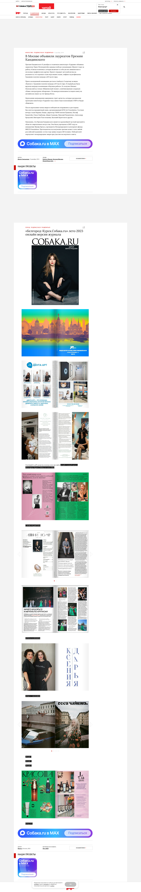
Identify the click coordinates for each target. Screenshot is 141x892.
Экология (71, 13)
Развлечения (34, 13)
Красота (51, 13)
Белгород (107, 1)
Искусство (39, 17)
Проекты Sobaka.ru (119, 1)
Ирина (20, 848)
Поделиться (49, 52)
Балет (52, 17)
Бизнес (79, 17)
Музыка (30, 17)
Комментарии (80, 158)
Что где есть (61, 13)
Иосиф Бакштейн (48, 161)
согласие (46, 884)
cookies (52, 886)
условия (36, 884)
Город (25, 13)
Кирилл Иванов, (48, 159)
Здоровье (81, 13)
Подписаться (39, 52)
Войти (17, 1)
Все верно (113, 11)
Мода (44, 13)
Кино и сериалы (21, 17)
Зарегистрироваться (26, 1)
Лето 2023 (46, 848)
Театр (46, 17)
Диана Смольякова (23, 159)
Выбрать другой (103, 11)
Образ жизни (92, 13)
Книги (59, 17)
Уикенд (71, 17)
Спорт (65, 17)
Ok (70, 884)
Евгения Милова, (58, 159)
